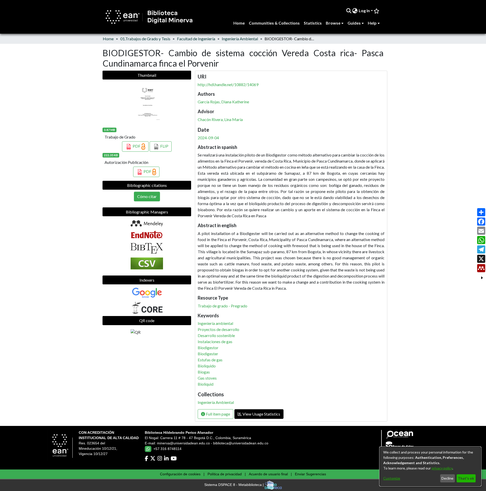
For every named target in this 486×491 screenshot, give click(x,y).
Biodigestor (208, 347)
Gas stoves (207, 378)
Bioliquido (207, 365)
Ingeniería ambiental (215, 323)
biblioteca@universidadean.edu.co (240, 443)
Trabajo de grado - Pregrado (222, 305)
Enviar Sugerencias (310, 474)
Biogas (204, 371)
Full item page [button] (217, 413)
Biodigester (208, 353)
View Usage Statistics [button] (261, 413)
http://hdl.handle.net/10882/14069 (228, 84)
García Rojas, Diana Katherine (223, 101)
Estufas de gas (210, 359)
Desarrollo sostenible (216, 335)
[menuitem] (355, 11)
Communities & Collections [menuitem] (274, 23)
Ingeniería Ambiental (240, 38)
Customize (391, 478)
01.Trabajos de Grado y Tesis (145, 38)
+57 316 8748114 (167, 449)
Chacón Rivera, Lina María (220, 119)
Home (108, 38)
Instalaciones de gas (215, 341)
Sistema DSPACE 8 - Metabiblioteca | (234, 485)
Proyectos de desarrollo (218, 329)
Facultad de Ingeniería (196, 38)
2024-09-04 (208, 137)
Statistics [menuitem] (313, 23)
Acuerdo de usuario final (268, 474)
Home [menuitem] (239, 23)
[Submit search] (349, 11)
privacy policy (442, 468)
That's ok (466, 478)
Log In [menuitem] (364, 10)
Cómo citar (147, 196)
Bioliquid (205, 384)
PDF (136, 146)
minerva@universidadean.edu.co (183, 443)
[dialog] (430, 466)
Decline (447, 478)
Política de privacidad (225, 474)
